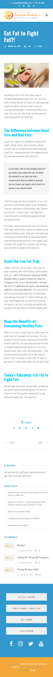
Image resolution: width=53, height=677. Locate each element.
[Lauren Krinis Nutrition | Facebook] (11, 643)
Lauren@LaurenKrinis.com (22, 2)
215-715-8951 (39, 2)
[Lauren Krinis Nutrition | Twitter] (30, 643)
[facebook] (19, 5)
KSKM (32, 670)
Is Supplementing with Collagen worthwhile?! (24, 518)
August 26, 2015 (26, 551)
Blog (40, 46)
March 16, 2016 (14, 46)
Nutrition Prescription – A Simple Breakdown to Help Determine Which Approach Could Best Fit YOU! (27, 503)
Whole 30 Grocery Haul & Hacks (19, 511)
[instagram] (33, 5)
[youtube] (28, 5)
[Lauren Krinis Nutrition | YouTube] (41, 643)
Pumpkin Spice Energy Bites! (18, 525)
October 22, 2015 (27, 575)
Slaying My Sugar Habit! (28, 569)
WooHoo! (21, 545)
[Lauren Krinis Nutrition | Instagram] (20, 643)
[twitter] (24, 5)
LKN (29, 46)
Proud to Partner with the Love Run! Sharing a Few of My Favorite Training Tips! (27, 493)
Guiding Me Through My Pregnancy (33, 557)
